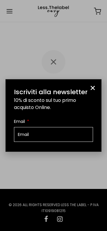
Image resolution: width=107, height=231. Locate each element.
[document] (53, 115)
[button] (93, 88)
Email (20, 121)
